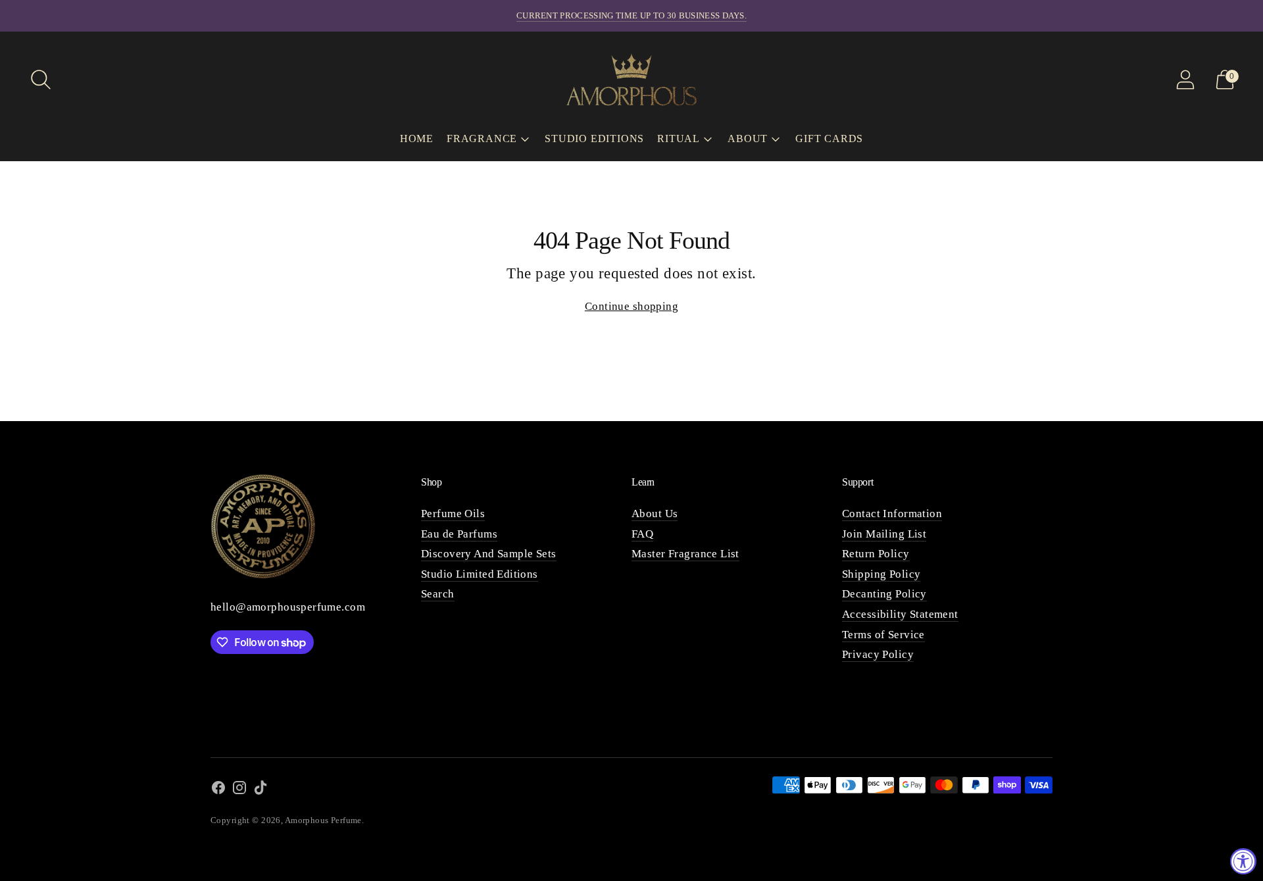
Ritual (678, 138)
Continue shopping (631, 306)
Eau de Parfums (459, 534)
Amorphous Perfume (323, 820)
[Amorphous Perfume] (631, 79)
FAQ (642, 534)
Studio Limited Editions (479, 574)
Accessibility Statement (900, 614)
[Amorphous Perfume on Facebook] (218, 790)
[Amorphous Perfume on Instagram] (239, 790)
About (748, 138)
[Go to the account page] (1185, 79)
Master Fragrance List (685, 553)
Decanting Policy (884, 594)
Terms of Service (883, 634)
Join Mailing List (884, 534)
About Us (655, 513)
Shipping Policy (881, 574)
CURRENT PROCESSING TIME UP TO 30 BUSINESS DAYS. (631, 15)
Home (416, 138)
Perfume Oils (453, 513)
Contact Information (892, 513)
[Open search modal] (40, 79)
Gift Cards (829, 138)
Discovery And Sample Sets (489, 553)
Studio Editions (594, 138)
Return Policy (876, 553)
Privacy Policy (878, 654)
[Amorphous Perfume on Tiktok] (260, 790)
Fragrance (482, 138)
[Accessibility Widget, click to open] (1243, 861)
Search (438, 594)
